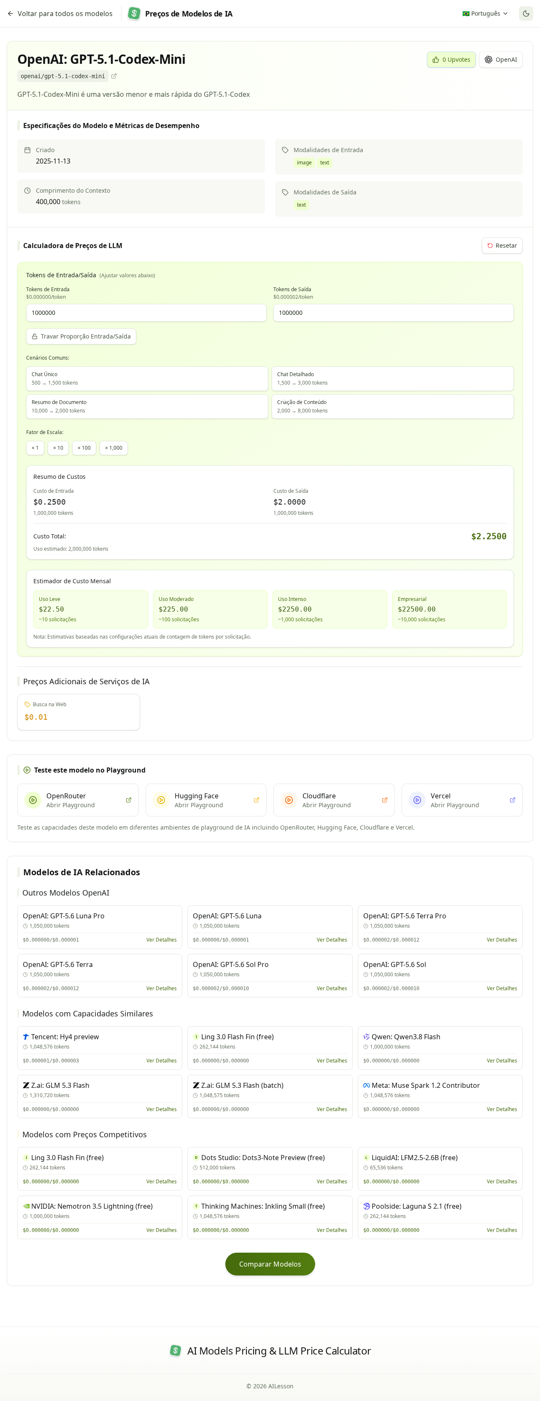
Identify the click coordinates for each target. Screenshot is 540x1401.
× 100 (84, 447)
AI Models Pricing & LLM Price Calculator (279, 1350)
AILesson (281, 1386)
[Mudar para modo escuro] (526, 13)
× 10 (58, 447)
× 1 (35, 447)
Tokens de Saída (293, 293)
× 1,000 (113, 447)
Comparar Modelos (270, 1264)
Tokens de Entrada (48, 293)
